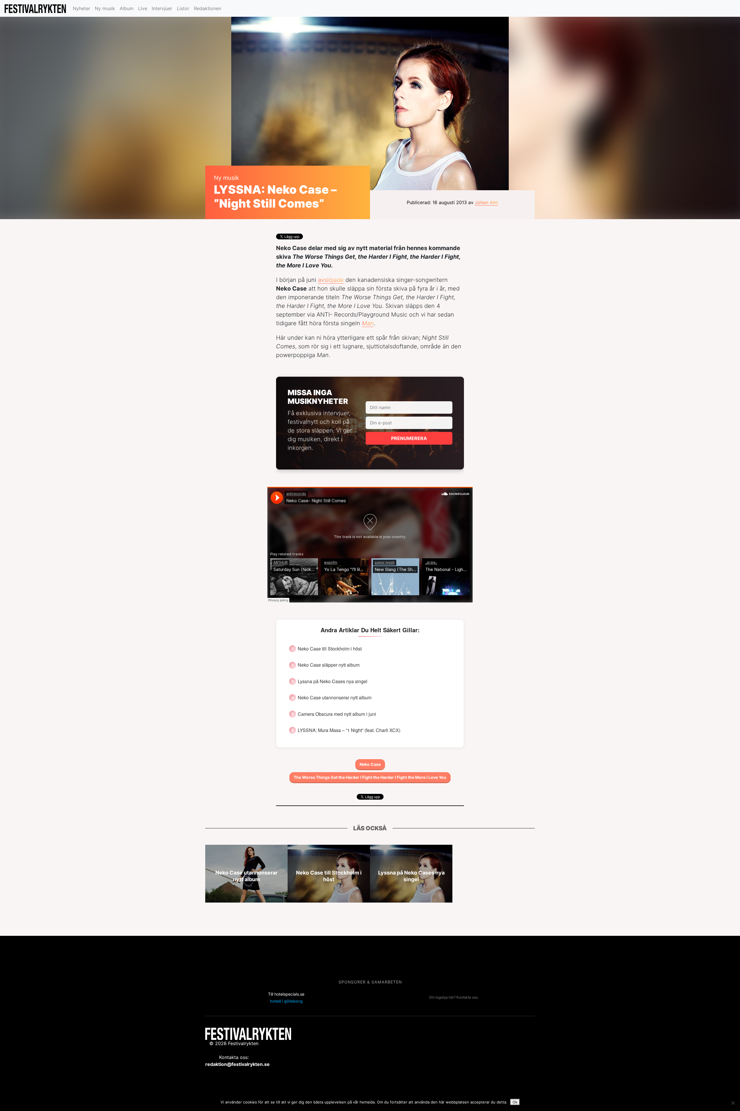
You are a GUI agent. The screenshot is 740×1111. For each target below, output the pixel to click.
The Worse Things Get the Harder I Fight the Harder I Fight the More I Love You (370, 777)
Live (142, 8)
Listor (183, 8)
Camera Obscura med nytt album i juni (337, 714)
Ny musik (105, 8)
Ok (515, 1102)
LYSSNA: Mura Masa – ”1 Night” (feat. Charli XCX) (349, 730)
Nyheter (81, 8)
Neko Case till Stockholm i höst (330, 649)
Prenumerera (409, 438)
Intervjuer (162, 8)
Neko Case (370, 764)
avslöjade (331, 279)
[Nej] (733, 1103)
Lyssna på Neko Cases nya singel (332, 681)
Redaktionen (207, 8)
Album (127, 8)
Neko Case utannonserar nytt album (334, 697)
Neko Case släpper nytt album (329, 665)
